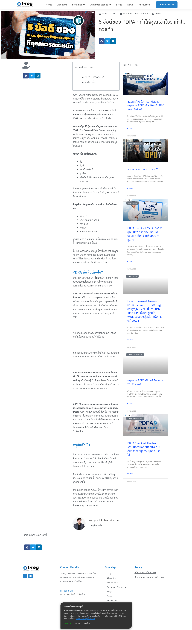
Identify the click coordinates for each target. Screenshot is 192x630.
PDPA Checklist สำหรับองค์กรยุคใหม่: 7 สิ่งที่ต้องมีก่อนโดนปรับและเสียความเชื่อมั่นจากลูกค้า (144, 234)
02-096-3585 (66, 591)
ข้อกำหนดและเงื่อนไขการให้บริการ (149, 577)
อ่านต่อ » (130, 128)
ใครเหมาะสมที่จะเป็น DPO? (142, 169)
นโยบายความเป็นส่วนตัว (145, 573)
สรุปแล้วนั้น (90, 82)
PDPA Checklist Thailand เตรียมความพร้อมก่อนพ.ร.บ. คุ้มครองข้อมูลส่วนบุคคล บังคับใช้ (144, 449)
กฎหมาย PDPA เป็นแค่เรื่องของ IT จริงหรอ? (145, 382)
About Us (62, 4)
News (130, 4)
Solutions (77, 4)
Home (49, 4)
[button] (101, 41)
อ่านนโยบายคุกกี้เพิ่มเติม (85, 619)
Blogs (119, 4)
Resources (144, 4)
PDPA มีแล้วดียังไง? (94, 77)
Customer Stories (99, 4)
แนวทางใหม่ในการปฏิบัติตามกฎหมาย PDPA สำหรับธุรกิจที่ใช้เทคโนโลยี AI (145, 106)
